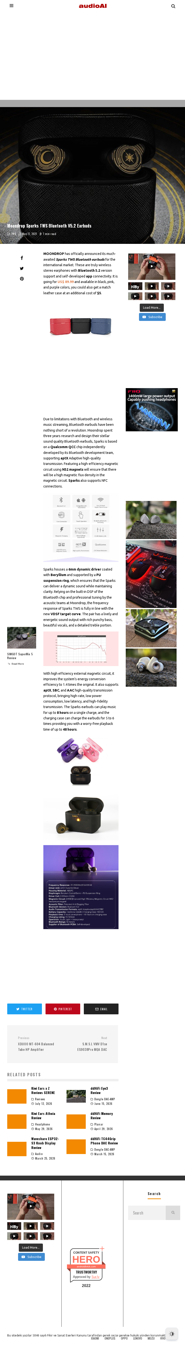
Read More (17, 663)
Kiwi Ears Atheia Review (43, 1115)
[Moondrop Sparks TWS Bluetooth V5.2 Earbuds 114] (81, 648)
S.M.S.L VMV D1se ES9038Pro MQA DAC (92, 1044)
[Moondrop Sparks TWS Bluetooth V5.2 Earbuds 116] (81, 815)
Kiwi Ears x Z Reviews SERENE (43, 1090)
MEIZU (151, 1338)
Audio (39, 1153)
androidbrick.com (86, 1266)
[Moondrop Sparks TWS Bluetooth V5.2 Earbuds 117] (81, 887)
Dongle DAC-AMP (104, 1099)
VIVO (162, 1338)
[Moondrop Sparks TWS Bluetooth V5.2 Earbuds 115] (81, 761)
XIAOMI (95, 1338)
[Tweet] (21, 268)
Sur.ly (95, 1277)
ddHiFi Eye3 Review (99, 1090)
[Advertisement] (92, 55)
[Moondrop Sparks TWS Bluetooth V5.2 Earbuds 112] (81, 324)
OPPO (124, 1338)
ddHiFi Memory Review (102, 1115)
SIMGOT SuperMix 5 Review (20, 656)
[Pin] (21, 279)
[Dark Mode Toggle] (172, 1334)
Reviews (40, 1099)
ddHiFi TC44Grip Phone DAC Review (104, 1140)
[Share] (21, 258)
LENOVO (137, 1338)
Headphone (42, 1124)
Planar (98, 1124)
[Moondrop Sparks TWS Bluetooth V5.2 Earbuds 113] (81, 527)
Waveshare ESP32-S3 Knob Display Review (45, 1143)
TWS (13, 233)
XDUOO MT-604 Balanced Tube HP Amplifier (36, 1044)
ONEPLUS (110, 1338)
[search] (173, 1213)
